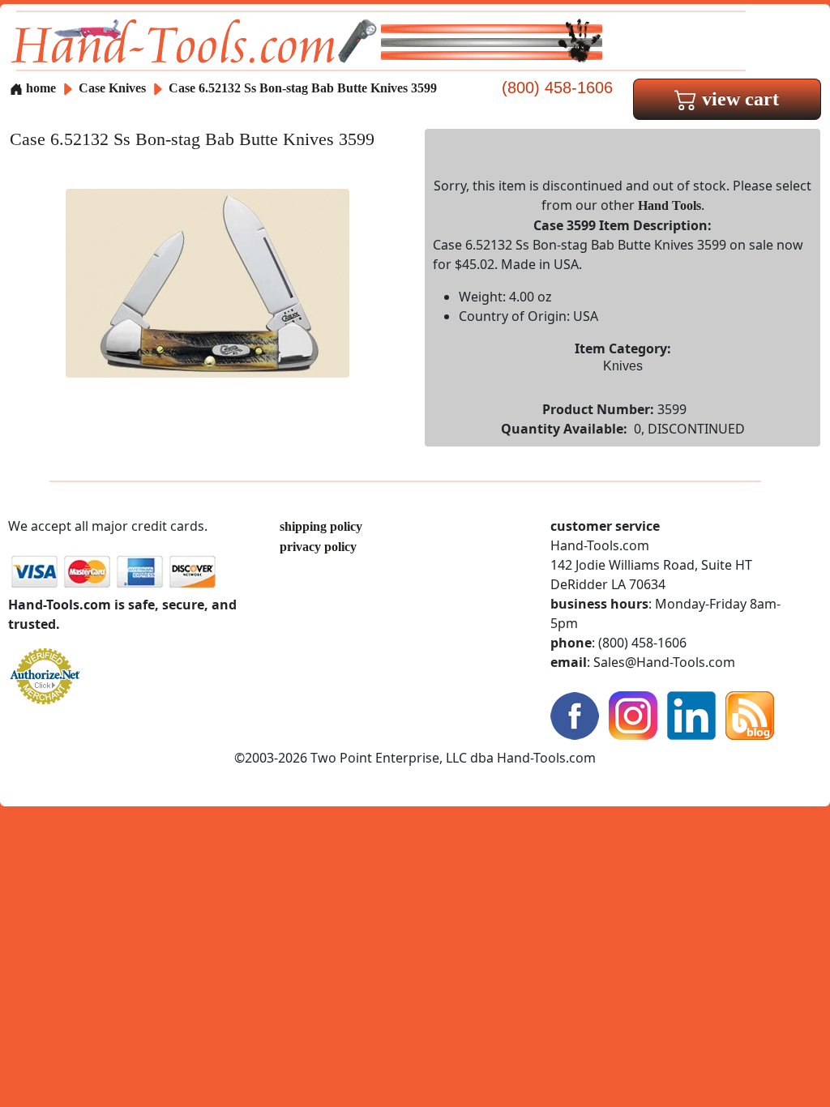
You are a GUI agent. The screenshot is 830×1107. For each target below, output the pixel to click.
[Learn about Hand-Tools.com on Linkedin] (691, 714)
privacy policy (318, 547)
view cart (738, 98)
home (39, 88)
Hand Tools (669, 205)
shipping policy (321, 526)
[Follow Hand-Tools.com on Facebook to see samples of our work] (574, 714)
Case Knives (112, 88)
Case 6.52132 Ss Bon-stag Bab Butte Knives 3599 (303, 88)
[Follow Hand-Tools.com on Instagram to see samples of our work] (633, 714)
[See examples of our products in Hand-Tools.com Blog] (749, 714)
